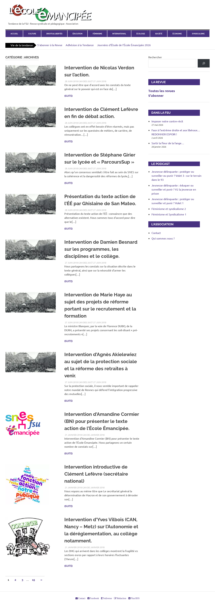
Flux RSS (135, 598)
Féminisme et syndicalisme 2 (169, 208)
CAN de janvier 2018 (93, 434)
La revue (157, 82)
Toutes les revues (161, 91)
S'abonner (156, 95)
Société (158, 34)
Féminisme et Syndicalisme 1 (169, 214)
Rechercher (155, 57)
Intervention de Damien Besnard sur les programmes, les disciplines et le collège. (100, 249)
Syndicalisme (198, 34)
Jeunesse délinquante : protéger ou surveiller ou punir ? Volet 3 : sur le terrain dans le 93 (176, 175)
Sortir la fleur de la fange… (168, 143)
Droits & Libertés (54, 34)
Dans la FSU (159, 112)
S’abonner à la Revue (49, 45)
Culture (32, 34)
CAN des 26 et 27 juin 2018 (92, 81)
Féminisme (97, 34)
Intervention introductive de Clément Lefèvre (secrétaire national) (96, 474)
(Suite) (68, 96)
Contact (156, 232)
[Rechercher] (204, 63)
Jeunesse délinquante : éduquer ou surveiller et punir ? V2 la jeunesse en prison (174, 189)
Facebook (94, 598)
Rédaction (121, 598)
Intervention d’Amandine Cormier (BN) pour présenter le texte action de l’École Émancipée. (101, 421)
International (119, 34)
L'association (161, 224)
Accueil (14, 34)
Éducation (77, 34)
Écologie (140, 34)
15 (33, 579)
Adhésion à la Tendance (80, 45)
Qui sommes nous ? (163, 238)
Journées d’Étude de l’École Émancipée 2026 (124, 45)
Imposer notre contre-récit (167, 121)
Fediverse (107, 598)
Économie (177, 34)
